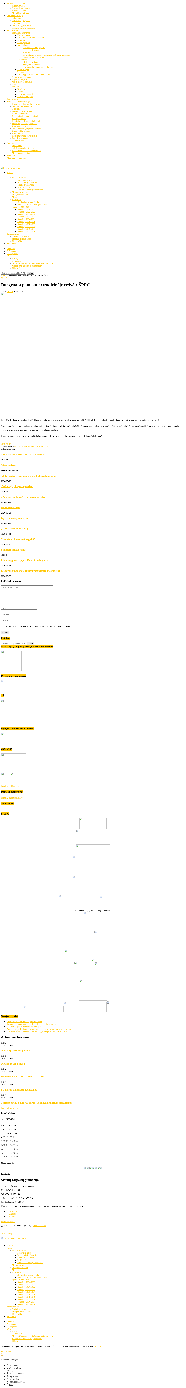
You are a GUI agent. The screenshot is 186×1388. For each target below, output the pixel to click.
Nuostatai (16, 109)
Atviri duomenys (19, 133)
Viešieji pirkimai (19, 118)
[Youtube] (6, 162)
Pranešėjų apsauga (20, 138)
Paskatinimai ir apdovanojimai (25, 116)
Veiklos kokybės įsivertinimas (30, 190)
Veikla (9, 175)
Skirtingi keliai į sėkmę (14, 549)
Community (17, 261)
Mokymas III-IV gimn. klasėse (30, 38)
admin (10, 291)
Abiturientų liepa (10, 507)
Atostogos (21, 40)
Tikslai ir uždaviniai (25, 185)
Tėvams (20, 72)
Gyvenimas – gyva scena (14, 518)
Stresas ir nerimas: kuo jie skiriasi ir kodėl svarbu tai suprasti (32, 1024)
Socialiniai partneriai (21, 236)
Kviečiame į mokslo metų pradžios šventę (24, 1021)
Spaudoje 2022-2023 (26, 212)
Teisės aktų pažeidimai (21, 25)
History (15, 258)
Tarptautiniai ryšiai (25, 96)
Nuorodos (11, 155)
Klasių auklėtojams (31, 50)
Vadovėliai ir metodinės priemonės (32, 204)
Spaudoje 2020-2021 (26, 219)
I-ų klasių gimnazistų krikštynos (19, 1089)
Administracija (18, 6)
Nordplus (21, 89)
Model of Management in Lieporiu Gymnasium (32, 263)
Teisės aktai (17, 18)
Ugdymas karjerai (19, 79)
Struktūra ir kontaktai (16, 3)
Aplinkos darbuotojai (21, 11)
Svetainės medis (8, 1221)
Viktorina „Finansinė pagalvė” (18, 539)
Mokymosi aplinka (20, 192)
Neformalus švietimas (21, 77)
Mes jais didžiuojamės (21, 239)
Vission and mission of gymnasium (27, 266)
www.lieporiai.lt (39, 1225)
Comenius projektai (25, 94)
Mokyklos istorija (24, 180)
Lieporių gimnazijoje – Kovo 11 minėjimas (25, 560)
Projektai (16, 87)
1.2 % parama (12, 253)
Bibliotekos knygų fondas (28, 202)
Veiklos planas (23, 187)
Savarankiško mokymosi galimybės (38, 67)
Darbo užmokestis (20, 114)
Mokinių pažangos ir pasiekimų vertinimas (35, 74)
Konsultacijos (23, 69)
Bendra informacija (20, 177)
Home (3, 276)
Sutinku (97, 1346)
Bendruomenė (13, 234)
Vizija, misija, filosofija (27, 182)
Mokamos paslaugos (21, 153)
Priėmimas (11, 251)
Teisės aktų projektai (21, 20)
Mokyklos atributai (20, 194)
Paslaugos (11, 143)
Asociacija (16, 84)
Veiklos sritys (12, 30)
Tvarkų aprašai (23, 42)
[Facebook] (2, 162)
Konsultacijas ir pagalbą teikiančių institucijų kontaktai (46, 55)
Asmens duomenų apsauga (23, 28)
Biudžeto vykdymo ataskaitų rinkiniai (28, 121)
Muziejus (16, 197)
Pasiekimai (11, 244)
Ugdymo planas (24, 35)
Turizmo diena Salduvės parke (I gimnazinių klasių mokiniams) (36, 1102)
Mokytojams (22, 45)
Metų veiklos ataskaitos (22, 106)
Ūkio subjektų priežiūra (22, 126)
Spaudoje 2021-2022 (26, 217)
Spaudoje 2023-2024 (26, 214)
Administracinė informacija (18, 101)
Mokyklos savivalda (20, 13)
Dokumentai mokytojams (34, 47)
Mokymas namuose (31, 64)
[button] (2, 1354)
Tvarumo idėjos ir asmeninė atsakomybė (24, 1026)
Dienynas (11, 248)
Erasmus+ (21, 91)
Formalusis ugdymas (21, 33)
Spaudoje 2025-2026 (21, 207)
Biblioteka (16, 199)
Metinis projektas (30, 62)
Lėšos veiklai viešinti (21, 131)
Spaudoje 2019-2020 (26, 221)
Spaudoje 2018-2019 (26, 224)
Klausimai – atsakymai (16, 158)
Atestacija (27, 52)
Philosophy (17, 268)
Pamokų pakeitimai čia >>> (13, 798)
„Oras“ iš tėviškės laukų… (16, 528)
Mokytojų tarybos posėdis (15, 1050)
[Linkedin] (4, 162)
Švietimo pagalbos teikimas (23, 148)
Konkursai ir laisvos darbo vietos (26, 104)
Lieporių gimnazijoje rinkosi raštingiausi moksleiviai (30, 570)
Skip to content (7, 1352)
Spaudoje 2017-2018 (26, 226)
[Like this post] (16, 446)
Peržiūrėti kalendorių (10, 1108)
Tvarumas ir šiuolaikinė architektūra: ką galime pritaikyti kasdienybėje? (37, 1031)
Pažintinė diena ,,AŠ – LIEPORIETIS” (23, 1076)
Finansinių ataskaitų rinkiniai (24, 123)
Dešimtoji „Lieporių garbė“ (17, 486)
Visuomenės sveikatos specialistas (26, 150)
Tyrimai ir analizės (20, 23)
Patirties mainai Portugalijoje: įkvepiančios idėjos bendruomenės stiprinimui (39, 1029)
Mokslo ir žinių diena (13, 1063)
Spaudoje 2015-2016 (26, 231)
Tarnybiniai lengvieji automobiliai (26, 128)
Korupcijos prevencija (16, 99)
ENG (9, 256)
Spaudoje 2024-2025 (26, 209)
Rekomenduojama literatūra (35, 57)
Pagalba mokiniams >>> (11, 786)
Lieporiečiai (17, 241)
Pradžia (10, 172)
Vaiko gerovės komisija (22, 82)
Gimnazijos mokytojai (21, 8)
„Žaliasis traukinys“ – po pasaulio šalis (23, 497)
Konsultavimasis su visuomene (25, 136)
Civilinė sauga (18, 141)
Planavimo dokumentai (22, 111)
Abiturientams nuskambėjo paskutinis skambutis (28, 475)
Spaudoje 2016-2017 (26, 229)
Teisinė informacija (15, 15)
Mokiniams (22, 60)
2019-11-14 (6, 444)
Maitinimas (17, 145)
